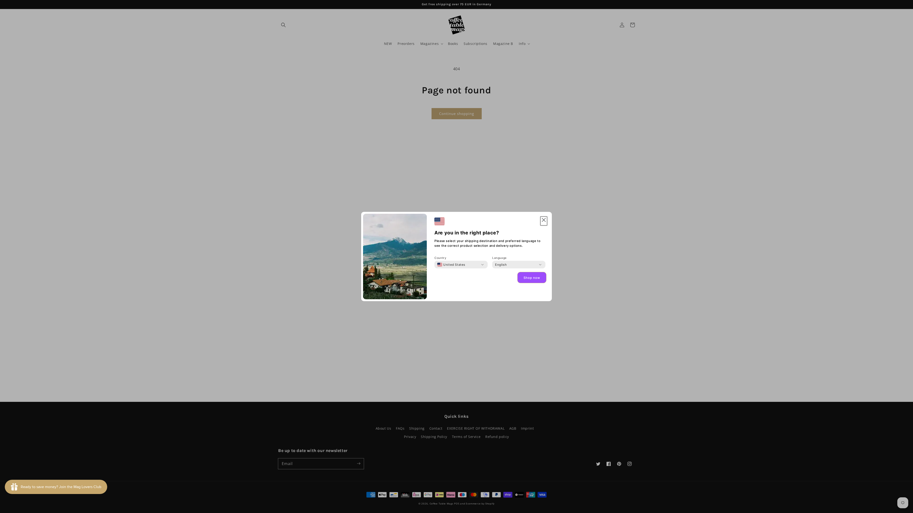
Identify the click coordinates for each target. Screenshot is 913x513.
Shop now (532, 278)
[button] (543, 221)
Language (499, 258)
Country (440, 258)
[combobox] (451, 264)
